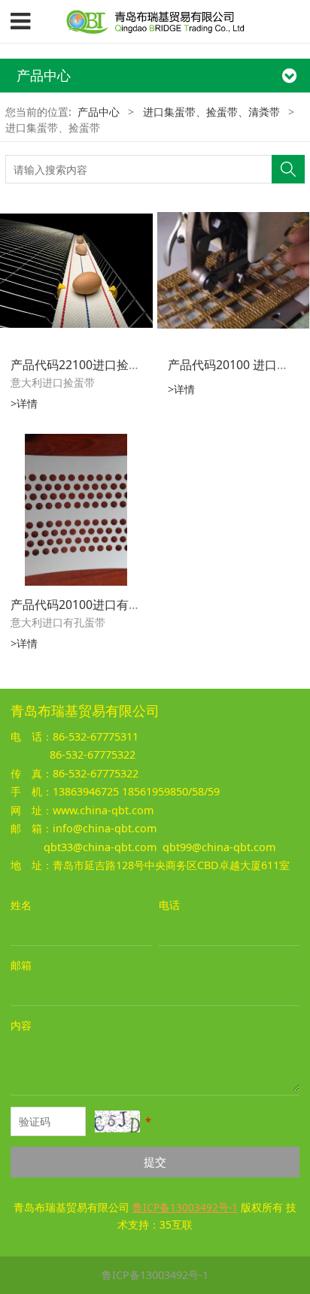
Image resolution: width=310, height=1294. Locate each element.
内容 (21, 1025)
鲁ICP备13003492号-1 (155, 1275)
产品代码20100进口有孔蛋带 (88, 604)
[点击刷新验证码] (117, 1121)
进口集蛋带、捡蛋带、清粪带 (211, 112)
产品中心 (99, 112)
